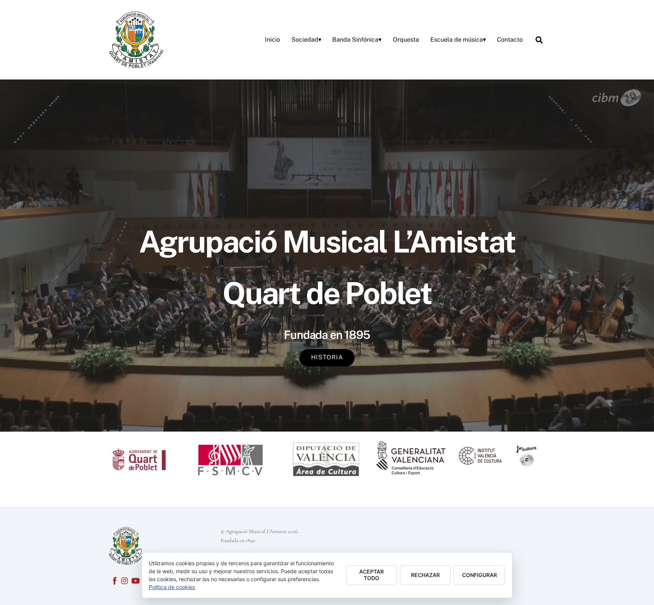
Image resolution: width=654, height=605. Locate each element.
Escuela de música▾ (458, 39)
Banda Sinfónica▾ (357, 39)
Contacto (510, 39)
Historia (327, 357)
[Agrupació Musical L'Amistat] (135, 39)
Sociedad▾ (306, 39)
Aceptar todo (371, 574)
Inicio (272, 39)
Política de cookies (172, 587)
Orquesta (406, 39)
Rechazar (425, 575)
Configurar (479, 575)
